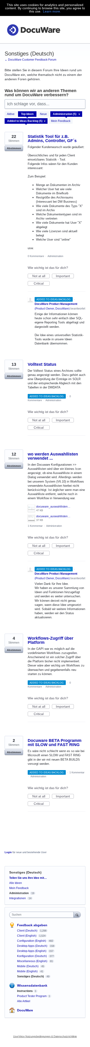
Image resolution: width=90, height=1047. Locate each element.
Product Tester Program (32, 996)
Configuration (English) (32, 940)
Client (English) (27, 935)
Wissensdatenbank (32, 985)
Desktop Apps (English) (32, 951)
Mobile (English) (27, 971)
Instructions (25, 991)
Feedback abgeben (32, 925)
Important (65, 276)
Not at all (41, 276)
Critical (42, 284)
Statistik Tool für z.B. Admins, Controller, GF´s (52, 138)
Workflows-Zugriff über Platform (50, 640)
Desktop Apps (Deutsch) (32, 946)
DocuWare (25, 1010)
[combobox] (42, 914)
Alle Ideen (15, 883)
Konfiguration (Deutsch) (32, 956)
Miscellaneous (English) (32, 961)
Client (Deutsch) (27, 930)
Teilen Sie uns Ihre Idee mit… (28, 878)
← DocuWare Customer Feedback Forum (30, 59)
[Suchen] (77, 914)
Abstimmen (14, 148)
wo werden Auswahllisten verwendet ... (53, 456)
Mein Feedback (60, 121)
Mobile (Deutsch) (28, 966)
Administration (55, 256)
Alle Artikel (23, 1001)
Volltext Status (42, 364)
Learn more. (52, 11)
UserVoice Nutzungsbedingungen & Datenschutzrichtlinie (45, 1036)
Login (8, 852)
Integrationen (17, 898)
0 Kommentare (36, 256)
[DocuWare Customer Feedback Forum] (33, 30)
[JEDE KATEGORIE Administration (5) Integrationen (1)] (66, 114)
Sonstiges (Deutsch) (31, 976)
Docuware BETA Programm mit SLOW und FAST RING (54, 742)
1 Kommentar (35, 525)
